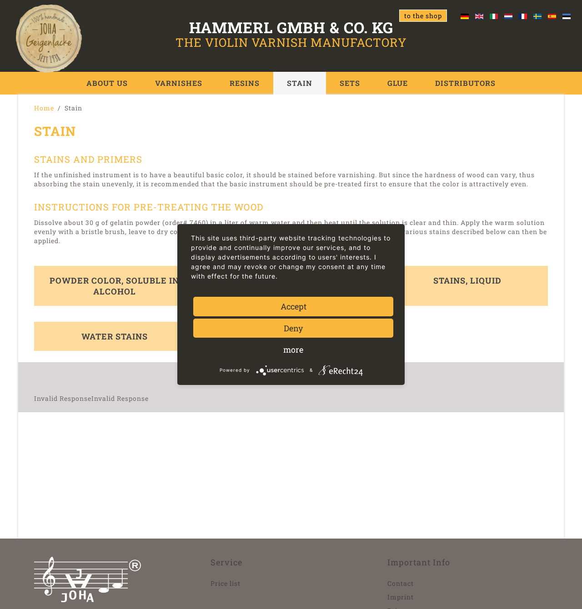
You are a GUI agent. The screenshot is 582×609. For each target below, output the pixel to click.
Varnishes (178, 83)
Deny (293, 328)
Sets (350, 83)
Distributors (465, 83)
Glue (397, 83)
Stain (299, 83)
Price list (226, 583)
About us (107, 83)
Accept (293, 306)
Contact (400, 583)
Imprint (400, 597)
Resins (245, 83)
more (293, 349)
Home (44, 108)
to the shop (423, 15)
